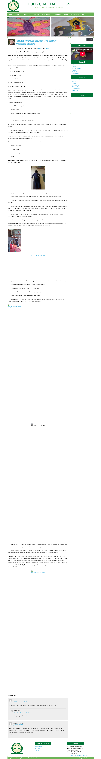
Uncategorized (76, 73)
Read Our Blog (38, 746)
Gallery (66, 14)
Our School (58, 14)
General (74, 66)
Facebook (37, 748)
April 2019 (74, 81)
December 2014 (76, 85)
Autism (74, 65)
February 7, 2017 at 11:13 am (21, 712)
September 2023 (76, 80)
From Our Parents (47, 14)
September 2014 (76, 88)
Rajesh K (40, 48)
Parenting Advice (76, 68)
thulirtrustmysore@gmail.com (79, 755)
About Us (17, 14)
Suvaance (88, 758)
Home (10, 14)
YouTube (37, 750)
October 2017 (75, 83)
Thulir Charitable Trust (33, 758)
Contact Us (27, 14)
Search (90, 39)
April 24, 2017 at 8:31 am (19, 724)
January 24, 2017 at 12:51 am (20, 701)
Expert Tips (36, 14)
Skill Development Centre (77, 14)
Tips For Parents (76, 72)
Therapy (47, 48)
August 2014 (75, 90)
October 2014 (75, 86)
